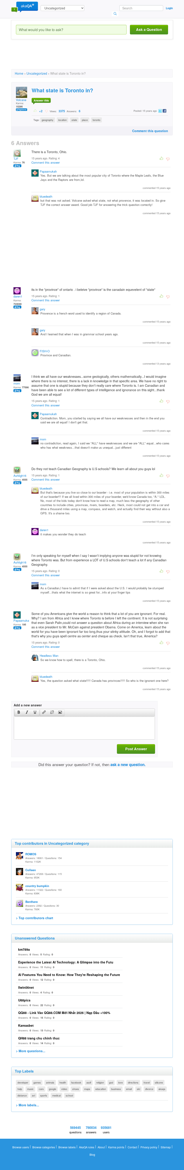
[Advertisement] (93, 58)
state (74, 120)
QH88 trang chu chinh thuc (39, 1038)
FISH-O (45, 351)
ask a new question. (128, 764)
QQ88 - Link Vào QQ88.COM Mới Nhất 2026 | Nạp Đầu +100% (64, 1012)
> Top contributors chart (34, 918)
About (101, 1147)
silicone (159, 1082)
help (20, 1089)
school (69, 1095)
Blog (92, 1154)
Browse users (20, 1147)
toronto (96, 120)
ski (138, 1089)
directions (133, 1082)
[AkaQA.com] (25, 6)
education (100, 1089)
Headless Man (49, 655)
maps (87, 1089)
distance (22, 1095)
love (120, 1082)
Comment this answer (45, 162)
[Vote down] (46, 111)
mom (16, 383)
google (52, 1089)
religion (100, 1082)
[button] (19, 712)
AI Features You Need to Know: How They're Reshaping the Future (69, 974)
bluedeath (46, 196)
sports (43, 1095)
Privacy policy (148, 1147)
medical (56, 1095)
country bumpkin (37, 886)
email (129, 1089)
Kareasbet (26, 1025)
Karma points (116, 1147)
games (37, 1082)
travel (147, 1082)
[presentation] (19, 713)
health (62, 1082)
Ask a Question (149, 29)
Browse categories (43, 1147)
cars (41, 1089)
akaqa (161, 1089)
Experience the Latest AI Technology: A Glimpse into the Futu (65, 962)
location (62, 120)
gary (42, 309)
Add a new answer (28, 705)
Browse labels (67, 1147)
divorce (149, 1089)
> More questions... (30, 1051)
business (116, 1089)
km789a (24, 949)
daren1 (17, 296)
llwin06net (26, 987)
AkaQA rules (86, 1147)
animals (50, 1082)
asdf (88, 1082)
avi (33, 1095)
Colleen (30, 870)
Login (169, 8)
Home (19, 73)
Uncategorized (36, 73)
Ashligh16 (19, 475)
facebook (76, 1082)
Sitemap (166, 1147)
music (30, 1089)
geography (47, 120)
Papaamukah (48, 171)
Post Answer (136, 748)
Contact (132, 1147)
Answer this (41, 100)
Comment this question (150, 131)
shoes (75, 1089)
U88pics (24, 1000)
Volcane (21, 100)
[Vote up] (35, 111)
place (85, 120)
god (111, 1082)
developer (23, 1082)
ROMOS (30, 854)
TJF (15, 158)
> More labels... (27, 1105)
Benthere (31, 902)
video (64, 1089)
